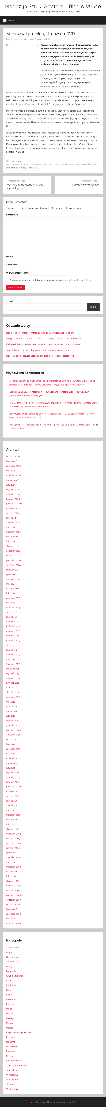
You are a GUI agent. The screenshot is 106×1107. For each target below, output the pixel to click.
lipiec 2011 (11, 744)
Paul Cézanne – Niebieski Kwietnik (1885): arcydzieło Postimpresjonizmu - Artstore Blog (53, 402)
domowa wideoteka (29, 164)
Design (9, 966)
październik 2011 (14, 730)
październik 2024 (14, 560)
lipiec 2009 (11, 852)
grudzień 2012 (13, 678)
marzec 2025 (12, 536)
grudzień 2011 (13, 725)
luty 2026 (11, 484)
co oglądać (15, 164)
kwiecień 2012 (13, 706)
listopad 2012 (12, 682)
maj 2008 (11, 918)
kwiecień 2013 (13, 664)
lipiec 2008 (11, 909)
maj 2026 (10, 470)
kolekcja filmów (64, 164)
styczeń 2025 (12, 546)
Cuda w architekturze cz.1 (28, 417)
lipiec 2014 (11, 617)
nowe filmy (76, 164)
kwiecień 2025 (13, 532)
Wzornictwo (12, 1089)
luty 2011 (10, 767)
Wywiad (10, 1084)
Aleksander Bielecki (43, 39)
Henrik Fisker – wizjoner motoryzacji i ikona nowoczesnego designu (40, 333)
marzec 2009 (12, 871)
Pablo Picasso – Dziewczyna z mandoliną (29, 406)
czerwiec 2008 (13, 914)
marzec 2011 (12, 763)
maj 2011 (10, 753)
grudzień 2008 (13, 885)
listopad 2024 (13, 555)
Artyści (9, 952)
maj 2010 (10, 810)
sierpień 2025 (13, 513)
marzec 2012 (12, 711)
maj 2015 (10, 602)
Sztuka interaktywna (16, 1065)
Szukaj (9, 301)
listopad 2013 (12, 635)
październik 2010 (14, 786)
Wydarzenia (12, 1075)
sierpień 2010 (12, 796)
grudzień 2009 (13, 833)
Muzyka (10, 1013)
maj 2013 (10, 659)
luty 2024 (10, 593)
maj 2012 (10, 701)
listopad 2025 (13, 499)
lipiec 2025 (11, 518)
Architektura (12, 947)
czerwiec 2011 (13, 749)
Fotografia (11, 971)
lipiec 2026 (11, 461)
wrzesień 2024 (13, 565)
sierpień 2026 (13, 456)
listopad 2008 (13, 890)
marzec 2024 (12, 588)
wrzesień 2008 (13, 900)
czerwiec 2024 (13, 579)
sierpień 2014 (12, 612)
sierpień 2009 (13, 848)
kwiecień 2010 (13, 815)
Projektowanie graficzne (18, 1032)
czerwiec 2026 (13, 466)
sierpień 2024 (13, 569)
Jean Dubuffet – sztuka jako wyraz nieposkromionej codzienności (38, 350)
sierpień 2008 (13, 904)
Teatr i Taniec (12, 1070)
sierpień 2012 (12, 692)
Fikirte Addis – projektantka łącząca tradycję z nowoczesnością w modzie (43, 344)
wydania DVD (32, 168)
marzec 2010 (12, 819)
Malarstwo (11, 999)
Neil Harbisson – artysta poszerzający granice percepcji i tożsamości (40, 355)
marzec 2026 (12, 480)
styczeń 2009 (13, 881)
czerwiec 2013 (13, 654)
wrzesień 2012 (13, 687)
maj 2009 (11, 862)
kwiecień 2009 (13, 866)
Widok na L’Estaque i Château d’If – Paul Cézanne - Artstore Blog (41, 392)
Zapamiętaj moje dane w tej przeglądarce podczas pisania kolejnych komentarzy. (50, 280)
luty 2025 (10, 541)
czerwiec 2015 (13, 598)
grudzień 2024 (13, 551)
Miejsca (10, 1004)
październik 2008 (14, 895)
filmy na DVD (50, 164)
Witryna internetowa (17, 272)
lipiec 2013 (11, 650)
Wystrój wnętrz (14, 1079)
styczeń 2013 (12, 673)
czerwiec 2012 (13, 697)
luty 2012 (10, 716)
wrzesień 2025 (13, 508)
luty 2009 (11, 876)
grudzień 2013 (13, 631)
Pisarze (9, 1023)
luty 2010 (10, 824)
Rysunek (10, 1051)
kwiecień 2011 (13, 758)
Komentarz (12, 214)
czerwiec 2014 (13, 621)
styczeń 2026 (12, 489)
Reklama (10, 1042)
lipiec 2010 (11, 800)
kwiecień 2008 (13, 923)
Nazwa (10, 256)
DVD (41, 164)
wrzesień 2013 (13, 640)
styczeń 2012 (12, 720)
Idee (8, 980)
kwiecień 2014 (13, 626)
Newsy (18, 161)
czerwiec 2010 (13, 805)
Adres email (13, 264)
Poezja (9, 1027)
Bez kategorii (12, 957)
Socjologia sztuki (14, 1060)
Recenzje (11, 1037)
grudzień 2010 (13, 777)
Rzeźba (9, 1056)
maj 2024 (10, 583)
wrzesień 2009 (13, 843)
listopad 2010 (13, 782)
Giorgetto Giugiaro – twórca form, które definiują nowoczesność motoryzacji (44, 338)
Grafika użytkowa (14, 976)
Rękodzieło (12, 1046)
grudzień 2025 (13, 494)
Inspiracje (11, 985)
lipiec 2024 (11, 574)
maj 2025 (10, 527)
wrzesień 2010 (13, 791)
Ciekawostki (12, 961)
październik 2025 (14, 503)
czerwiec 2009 (13, 857)
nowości (86, 164)
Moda (9, 1008)
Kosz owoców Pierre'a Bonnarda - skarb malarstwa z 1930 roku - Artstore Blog (48, 381)
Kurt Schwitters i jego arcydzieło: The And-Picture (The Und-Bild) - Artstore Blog (49, 424)
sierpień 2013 (12, 645)
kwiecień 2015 (13, 607)
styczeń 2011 (12, 772)
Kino (12, 161)
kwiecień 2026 (13, 475)
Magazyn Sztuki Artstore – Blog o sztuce (53, 6)
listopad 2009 (13, 838)
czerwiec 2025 (13, 522)
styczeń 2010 (12, 829)
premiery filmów (18, 168)
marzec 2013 (12, 668)
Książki (9, 994)
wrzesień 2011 (13, 734)
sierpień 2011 (12, 739)
